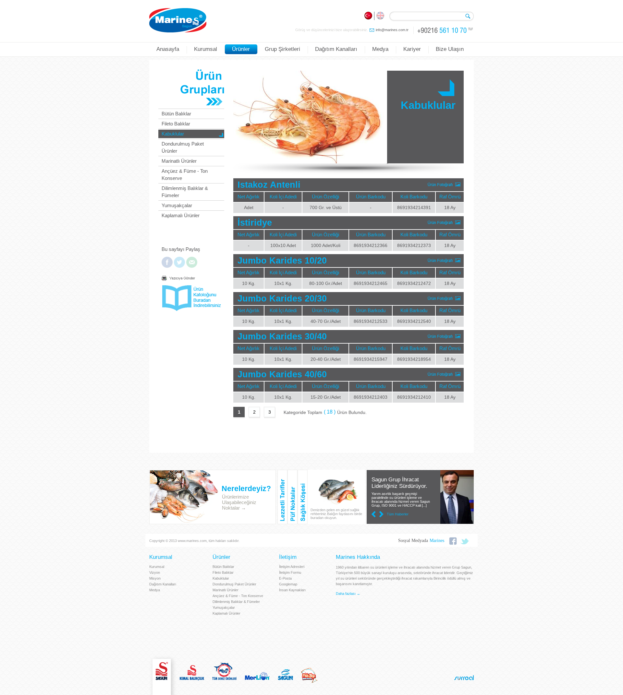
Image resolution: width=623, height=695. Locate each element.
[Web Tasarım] (464, 677)
